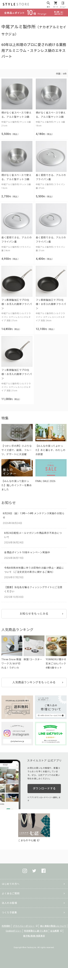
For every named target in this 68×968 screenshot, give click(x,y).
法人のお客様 (9, 903)
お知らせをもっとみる (34, 613)
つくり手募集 (9, 912)
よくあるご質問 (11, 893)
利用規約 (6, 926)
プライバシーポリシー (24, 926)
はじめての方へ (11, 884)
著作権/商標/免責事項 (34, 936)
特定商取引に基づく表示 (36, 931)
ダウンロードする (44, 788)
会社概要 (54, 931)
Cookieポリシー (14, 931)
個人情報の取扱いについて (53, 926)
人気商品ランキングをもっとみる (34, 682)
